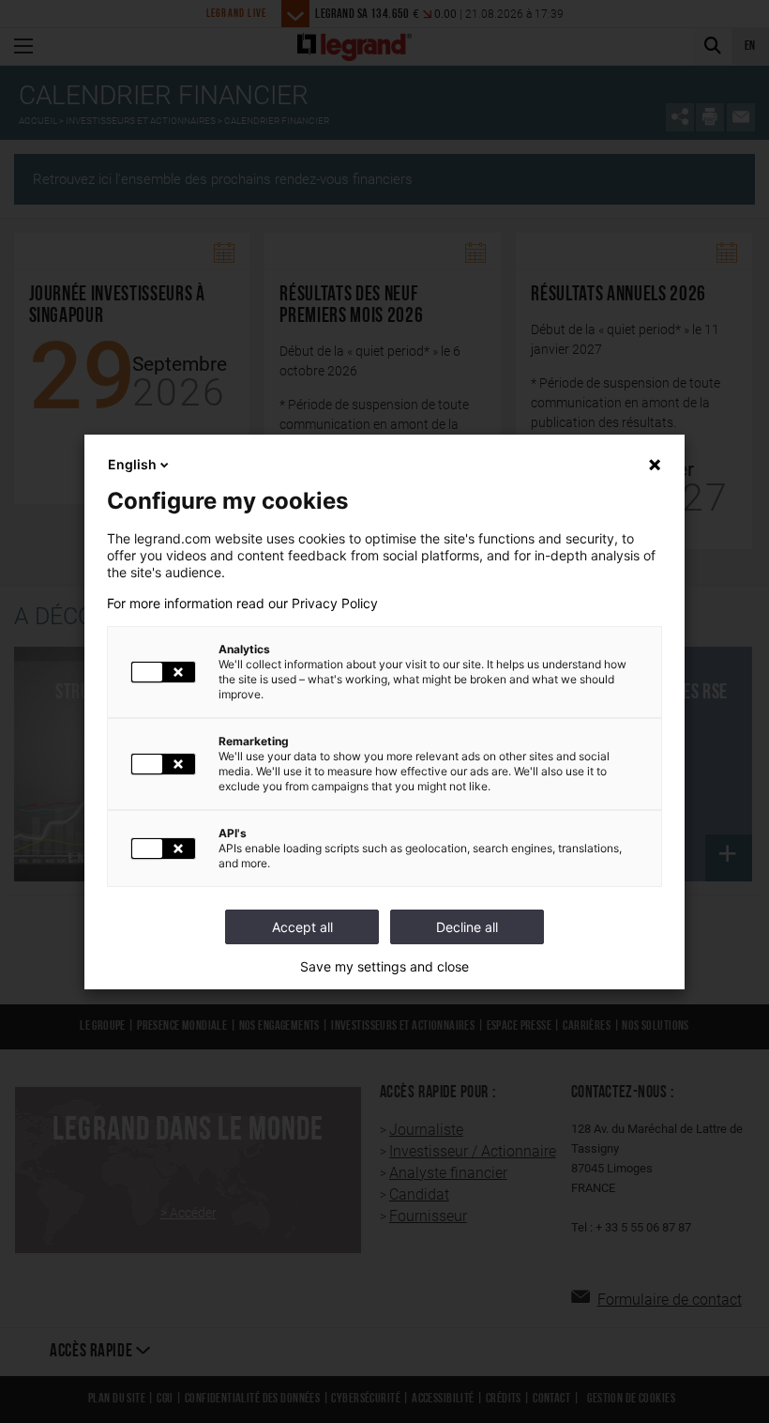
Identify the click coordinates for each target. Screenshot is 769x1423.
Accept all (302, 927)
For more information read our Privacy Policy (242, 603)
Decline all (467, 927)
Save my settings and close (384, 966)
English (132, 464)
